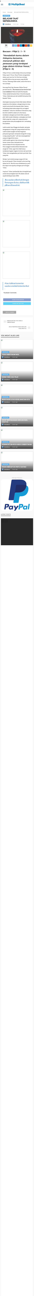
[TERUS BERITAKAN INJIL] (17, 349)
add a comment (10, 312)
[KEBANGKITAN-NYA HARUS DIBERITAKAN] (17, 439)
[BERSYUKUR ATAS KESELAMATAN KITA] (17, 394)
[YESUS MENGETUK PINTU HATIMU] (17, 461)
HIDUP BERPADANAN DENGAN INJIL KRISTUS (15, 421)
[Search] (31, 3)
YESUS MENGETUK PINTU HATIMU (14, 467)
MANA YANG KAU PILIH (10, 377)
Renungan (6, 15)
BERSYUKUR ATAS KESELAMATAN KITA (16, 399)
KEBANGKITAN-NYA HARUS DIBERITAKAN (17, 444)
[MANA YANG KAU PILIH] (17, 371)
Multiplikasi (8, 24)
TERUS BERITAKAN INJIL (10, 354)
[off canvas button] (2, 4)
